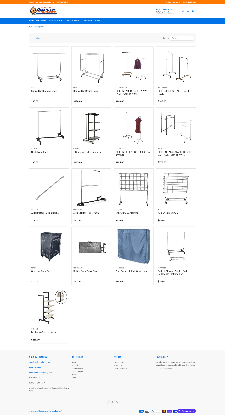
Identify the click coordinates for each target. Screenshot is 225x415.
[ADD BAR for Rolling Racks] (49, 188)
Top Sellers (41, 21)
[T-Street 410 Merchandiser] (91, 127)
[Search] (182, 11)
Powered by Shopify (55, 411)
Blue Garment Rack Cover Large (132, 271)
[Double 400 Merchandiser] (49, 307)
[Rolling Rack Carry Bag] (91, 246)
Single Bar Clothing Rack (44, 91)
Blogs (97, 21)
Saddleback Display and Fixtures (41, 362)
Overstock (88, 21)
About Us (168, 2)
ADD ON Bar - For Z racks (86, 213)
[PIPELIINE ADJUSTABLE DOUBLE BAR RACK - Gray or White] (176, 127)
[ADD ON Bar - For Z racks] (91, 188)
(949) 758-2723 (35, 367)
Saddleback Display (41, 411)
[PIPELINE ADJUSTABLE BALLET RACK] (176, 66)
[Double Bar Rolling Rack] (91, 66)
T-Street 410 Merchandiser (87, 152)
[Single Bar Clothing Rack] (49, 66)
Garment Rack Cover (42, 271)
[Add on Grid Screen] (176, 188)
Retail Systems (73, 21)
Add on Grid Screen (168, 213)
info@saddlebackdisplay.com (40, 373)
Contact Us (176, 2)
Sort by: (166, 38)
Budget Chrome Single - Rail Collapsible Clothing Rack (172, 272)
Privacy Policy (119, 362)
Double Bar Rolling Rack (85, 91)
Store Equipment (55, 21)
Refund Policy (119, 365)
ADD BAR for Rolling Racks (45, 213)
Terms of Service (120, 368)
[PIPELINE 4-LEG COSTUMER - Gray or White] (134, 127)
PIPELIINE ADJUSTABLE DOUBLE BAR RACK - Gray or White (175, 153)
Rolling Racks (39, 27)
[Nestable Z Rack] (49, 127)
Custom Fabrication (189, 2)
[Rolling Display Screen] (134, 188)
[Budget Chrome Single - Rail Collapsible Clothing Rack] (176, 246)
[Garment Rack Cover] (49, 246)
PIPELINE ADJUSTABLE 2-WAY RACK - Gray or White (131, 92)
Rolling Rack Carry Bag (85, 271)
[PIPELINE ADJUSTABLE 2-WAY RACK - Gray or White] (134, 66)
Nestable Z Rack (39, 152)
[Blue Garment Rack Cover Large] (134, 246)
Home (31, 21)
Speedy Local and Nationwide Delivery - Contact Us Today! (48, 2)
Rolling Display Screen (127, 213)
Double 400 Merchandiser (44, 332)
